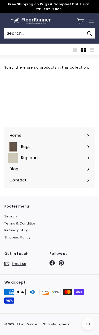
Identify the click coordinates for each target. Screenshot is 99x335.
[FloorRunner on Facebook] (52, 263)
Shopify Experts (56, 324)
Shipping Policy (17, 237)
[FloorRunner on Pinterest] (61, 263)
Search (10, 216)
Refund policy (16, 230)
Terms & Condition (20, 223)
